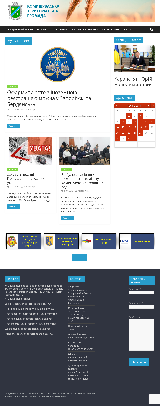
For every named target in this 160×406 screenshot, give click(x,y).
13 (152, 121)
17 (134, 127)
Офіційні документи (83, 29)
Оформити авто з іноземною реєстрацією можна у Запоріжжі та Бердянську (49, 98)
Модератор (29, 109)
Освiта (127, 29)
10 (134, 121)
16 (129, 127)
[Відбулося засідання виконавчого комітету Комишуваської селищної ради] (84, 138)
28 (117, 138)
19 (146, 127)
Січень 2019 (134, 105)
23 (129, 132)
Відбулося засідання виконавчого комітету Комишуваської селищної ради (82, 180)
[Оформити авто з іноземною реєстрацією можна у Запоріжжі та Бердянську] (57, 49)
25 (140, 132)
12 (146, 121)
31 (134, 138)
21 (117, 132)
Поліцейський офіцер (20, 29)
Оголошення (59, 29)
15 (123, 127)
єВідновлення (110, 29)
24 (134, 132)
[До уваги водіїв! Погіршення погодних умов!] (30, 138)
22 (123, 132)
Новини (42, 29)
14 (117, 127)
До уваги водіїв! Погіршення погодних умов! (26, 178)
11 (140, 121)
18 (140, 127)
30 (129, 138)
